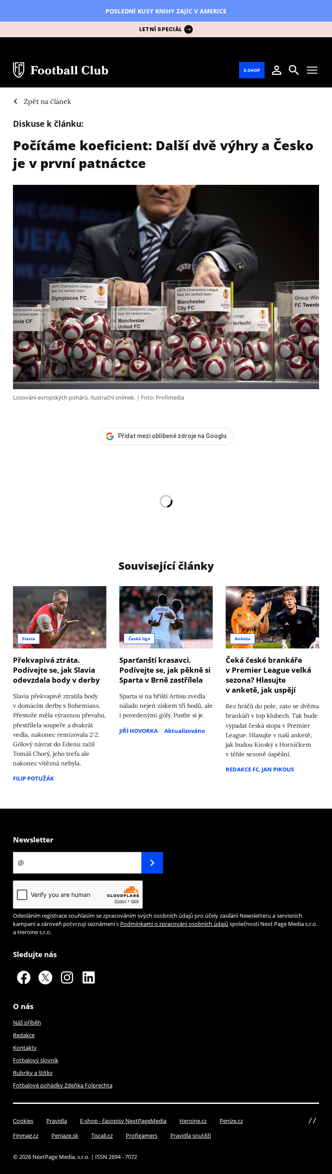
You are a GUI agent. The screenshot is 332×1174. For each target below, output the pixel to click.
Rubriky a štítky (33, 1073)
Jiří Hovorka (138, 731)
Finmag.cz (25, 1135)
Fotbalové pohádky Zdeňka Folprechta (62, 1085)
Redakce (24, 1035)
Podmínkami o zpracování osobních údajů (174, 924)
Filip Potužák (33, 778)
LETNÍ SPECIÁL (160, 29)
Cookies (23, 1121)
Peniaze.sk (64, 1135)
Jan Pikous (278, 769)
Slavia (28, 638)
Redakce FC (242, 769)
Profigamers (141, 1135)
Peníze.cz (231, 1121)
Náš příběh (27, 1022)
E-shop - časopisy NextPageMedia (123, 1121)
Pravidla (56, 1121)
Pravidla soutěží (190, 1135)
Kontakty (25, 1047)
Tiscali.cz (102, 1135)
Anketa (242, 638)
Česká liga (139, 638)
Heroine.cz (193, 1121)
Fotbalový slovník (35, 1060)
